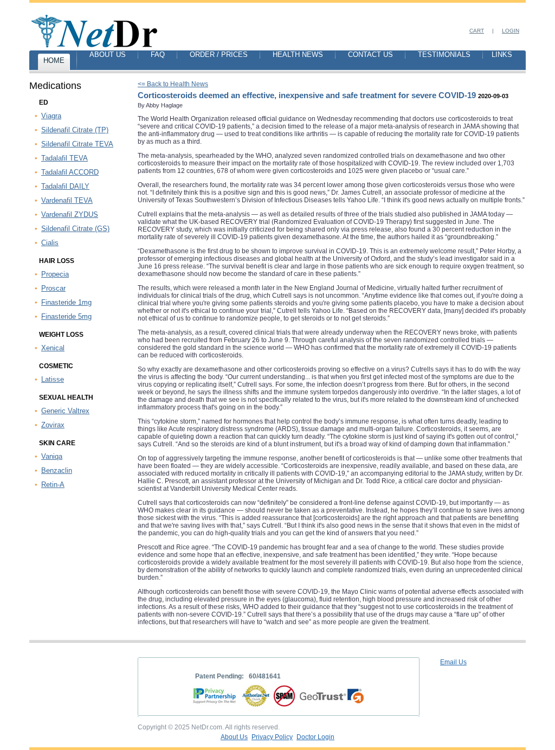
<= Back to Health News (173, 84)
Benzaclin (56, 470)
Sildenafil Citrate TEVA (77, 144)
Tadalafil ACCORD (70, 172)
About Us (234, 737)
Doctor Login (315, 737)
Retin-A (52, 484)
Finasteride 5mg (66, 316)
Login (510, 31)
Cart (476, 31)
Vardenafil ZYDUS (69, 214)
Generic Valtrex (65, 411)
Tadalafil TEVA (64, 158)
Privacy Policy (272, 737)
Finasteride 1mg (66, 302)
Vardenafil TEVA (67, 200)
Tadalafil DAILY (65, 186)
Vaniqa (51, 456)
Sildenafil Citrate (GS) (75, 229)
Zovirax (52, 425)
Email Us (453, 662)
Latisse (52, 379)
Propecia (55, 274)
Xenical (52, 348)
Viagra (51, 116)
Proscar (53, 288)
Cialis (50, 243)
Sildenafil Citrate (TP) (74, 130)
